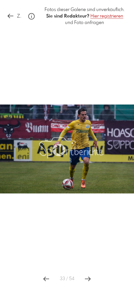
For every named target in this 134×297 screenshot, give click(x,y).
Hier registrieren (106, 16)
